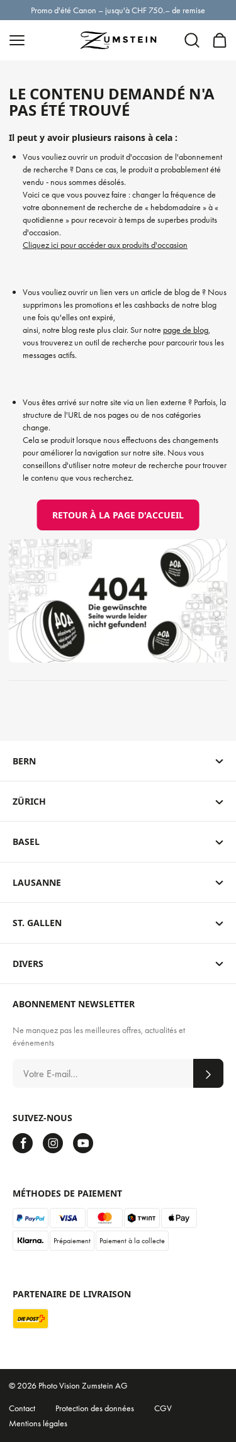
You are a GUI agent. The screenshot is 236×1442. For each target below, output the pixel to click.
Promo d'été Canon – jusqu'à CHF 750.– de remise (118, 10)
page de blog (185, 329)
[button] (192, 40)
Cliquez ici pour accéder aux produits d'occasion (105, 244)
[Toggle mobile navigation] (17, 40)
